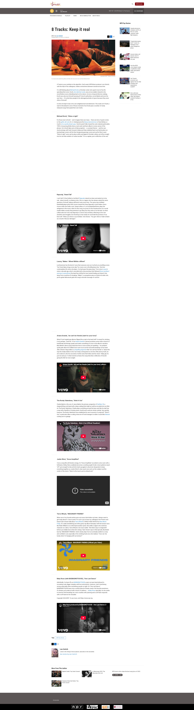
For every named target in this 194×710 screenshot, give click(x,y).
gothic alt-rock (65, 122)
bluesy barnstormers (90, 122)
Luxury (105, 269)
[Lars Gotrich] (55, 652)
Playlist (67, 15)
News (75, 15)
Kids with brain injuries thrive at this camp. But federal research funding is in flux (135, 96)
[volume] (56, 11)
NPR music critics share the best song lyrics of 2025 (126, 671)
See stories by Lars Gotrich (68, 654)
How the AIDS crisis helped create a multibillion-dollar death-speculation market (135, 69)
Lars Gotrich (59, 36)
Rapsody (82, 198)
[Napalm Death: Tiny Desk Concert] (56, 674)
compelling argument (80, 349)
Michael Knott (74, 90)
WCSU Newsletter (85, 15)
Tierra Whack (79, 521)
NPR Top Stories (60, 637)
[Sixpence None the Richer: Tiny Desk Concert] (56, 683)
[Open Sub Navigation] (63, 15)
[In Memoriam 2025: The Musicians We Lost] (87, 674)
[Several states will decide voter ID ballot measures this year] (125, 56)
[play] (52, 11)
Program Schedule (56, 15)
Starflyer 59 (100, 404)
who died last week (79, 92)
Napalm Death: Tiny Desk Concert (71, 671)
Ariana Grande (80, 341)
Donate (140, 4)
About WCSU (96, 15)
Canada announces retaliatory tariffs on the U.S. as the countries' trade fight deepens (135, 32)
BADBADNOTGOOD (79, 582)
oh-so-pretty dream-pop (68, 124)
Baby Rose (92, 590)
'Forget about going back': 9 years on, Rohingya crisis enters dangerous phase (135, 45)
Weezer (107, 414)
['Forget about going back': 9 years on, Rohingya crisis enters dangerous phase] (125, 43)
